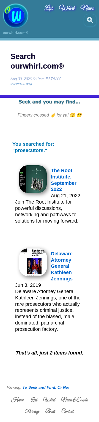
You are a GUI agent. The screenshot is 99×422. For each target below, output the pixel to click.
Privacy (32, 412)
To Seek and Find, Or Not (46, 387)
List (48, 8)
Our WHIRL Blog (21, 83)
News (87, 8)
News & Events (74, 400)
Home (17, 400)
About (50, 412)
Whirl (66, 8)
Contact (67, 412)
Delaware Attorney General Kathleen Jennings (62, 266)
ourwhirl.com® (15, 33)
